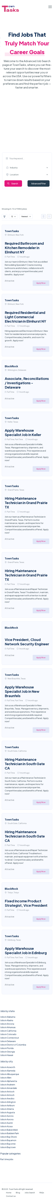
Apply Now (41, 283)
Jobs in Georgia (7, 1051)
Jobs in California (8, 1030)
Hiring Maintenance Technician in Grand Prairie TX (26, 502)
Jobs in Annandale (8, 1088)
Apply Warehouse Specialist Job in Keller (23, 432)
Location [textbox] (14, 174)
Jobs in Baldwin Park (9, 1133)
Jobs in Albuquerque (9, 1074)
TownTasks (12, 231)
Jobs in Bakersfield (9, 1129)
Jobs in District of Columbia (13, 1044)
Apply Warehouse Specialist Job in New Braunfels (22, 691)
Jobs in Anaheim (7, 1084)
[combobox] (28, 168)
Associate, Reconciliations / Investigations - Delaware (27, 382)
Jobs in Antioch (7, 1091)
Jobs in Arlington (8, 1102)
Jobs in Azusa (6, 1126)
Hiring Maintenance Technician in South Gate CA (25, 763)
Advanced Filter (38, 183)
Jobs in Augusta (7, 1112)
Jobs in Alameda (7, 1070)
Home (8, 1193)
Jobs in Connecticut (9, 1037)
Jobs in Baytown (8, 1147)
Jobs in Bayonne (8, 1143)
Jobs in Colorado (8, 1034)
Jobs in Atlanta (7, 1109)
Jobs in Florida (7, 1048)
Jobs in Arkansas (8, 1027)
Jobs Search (30, 1193)
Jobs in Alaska (6, 1020)
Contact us (11, 1196)
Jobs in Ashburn (7, 1105)
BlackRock (11, 366)
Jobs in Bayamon (8, 1140)
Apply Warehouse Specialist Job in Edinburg (26, 950)
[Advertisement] (27, 124)
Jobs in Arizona (7, 1023)
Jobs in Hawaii (6, 1055)
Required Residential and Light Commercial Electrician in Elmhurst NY (25, 316)
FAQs (41, 1193)
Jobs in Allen (5, 1077)
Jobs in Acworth (7, 1067)
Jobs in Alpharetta (8, 1081)
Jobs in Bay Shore (8, 1136)
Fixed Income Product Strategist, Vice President (26, 903)
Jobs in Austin (6, 1122)
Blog (18, 1193)
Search (14, 183)
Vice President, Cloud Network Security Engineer (27, 641)
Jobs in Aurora (6, 1116)
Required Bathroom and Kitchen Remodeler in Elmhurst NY (24, 247)
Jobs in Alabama (7, 1016)
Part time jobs (6, 1159)
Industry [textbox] (14, 167)
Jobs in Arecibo (7, 1098)
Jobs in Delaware (8, 1041)
